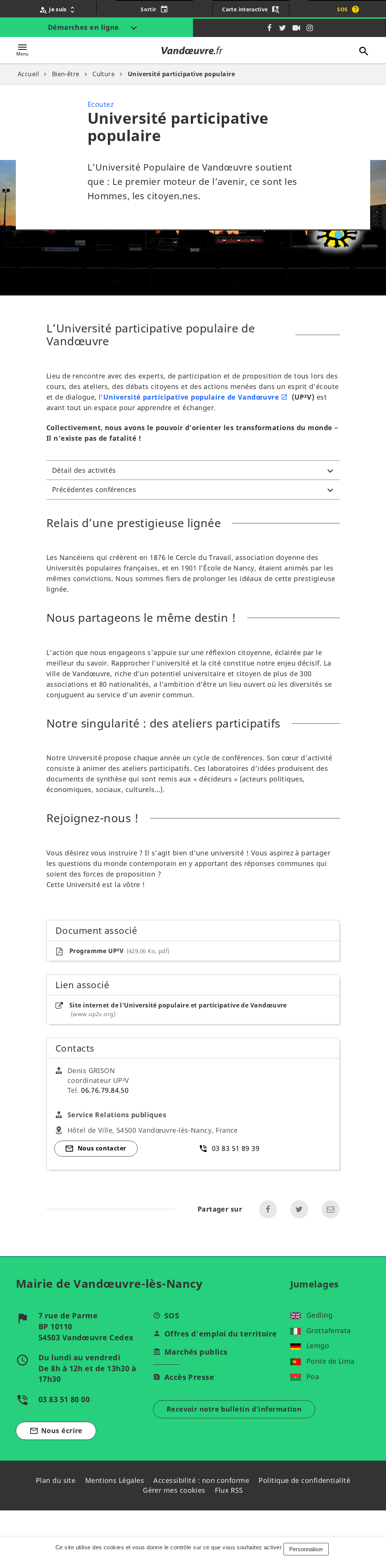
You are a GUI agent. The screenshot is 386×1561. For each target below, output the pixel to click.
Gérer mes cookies (174, 1490)
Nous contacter (102, 1148)
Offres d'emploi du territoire (220, 1334)
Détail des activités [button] (84, 470)
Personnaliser (306, 1549)
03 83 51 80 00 (64, 1399)
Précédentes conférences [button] (94, 489)
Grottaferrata (328, 1330)
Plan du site (55, 1480)
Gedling (319, 1315)
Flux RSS (229, 1490)
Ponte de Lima (330, 1361)
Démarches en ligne (84, 27)
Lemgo (317, 1345)
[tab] (193, 470)
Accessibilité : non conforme (201, 1480)
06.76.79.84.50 (105, 1090)
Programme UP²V (118, 951)
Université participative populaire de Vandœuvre (191, 396)
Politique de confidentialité (304, 1480)
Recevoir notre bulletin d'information (234, 1408)
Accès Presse (189, 1377)
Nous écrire (56, 1430)
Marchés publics (196, 1352)
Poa (312, 1376)
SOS (171, 1315)
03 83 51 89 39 (235, 1148)
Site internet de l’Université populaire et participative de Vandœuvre (178, 1009)
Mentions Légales (114, 1480)
